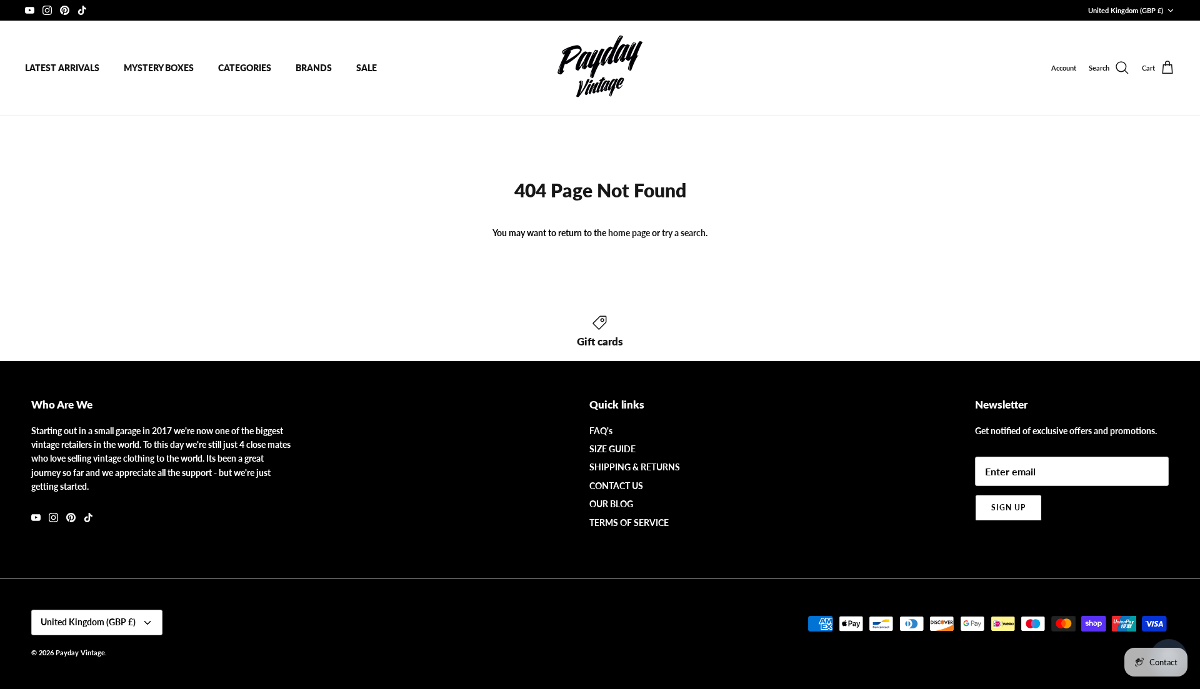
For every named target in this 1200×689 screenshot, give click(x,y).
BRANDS (314, 67)
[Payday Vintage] (600, 68)
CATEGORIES (244, 67)
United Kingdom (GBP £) (1125, 10)
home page (629, 232)
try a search (684, 232)
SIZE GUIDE (612, 449)
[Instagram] (47, 10)
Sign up (1008, 507)
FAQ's (600, 430)
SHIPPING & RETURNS (634, 467)
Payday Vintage (80, 652)
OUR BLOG (611, 503)
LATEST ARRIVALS (62, 67)
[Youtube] (29, 10)
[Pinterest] (64, 10)
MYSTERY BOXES (159, 67)
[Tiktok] (82, 10)
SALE (366, 67)
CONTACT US (616, 485)
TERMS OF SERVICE (629, 522)
